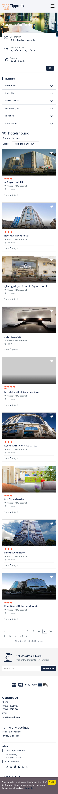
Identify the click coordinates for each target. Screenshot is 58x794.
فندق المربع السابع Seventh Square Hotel (25, 286)
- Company (11, 754)
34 (27, 635)
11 (4, 635)
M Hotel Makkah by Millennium (21, 392)
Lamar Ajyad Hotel (14, 552)
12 (10, 635)
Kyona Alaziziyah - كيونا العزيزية (21, 445)
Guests (13, 58)
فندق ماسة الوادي (12, 336)
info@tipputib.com (11, 717)
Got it (52, 782)
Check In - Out (17, 47)
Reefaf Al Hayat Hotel (16, 235)
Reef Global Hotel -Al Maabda (21, 606)
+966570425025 (10, 708)
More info (28, 788)
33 (21, 635)
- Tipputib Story (13, 757)
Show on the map (11, 138)
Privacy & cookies (10, 735)
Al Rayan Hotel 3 (13, 182)
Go (50, 68)
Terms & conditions (11, 731)
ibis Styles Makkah (14, 499)
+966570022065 (10, 706)
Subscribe (48, 668)
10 (51, 631)
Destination (15, 36)
